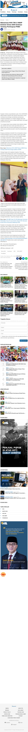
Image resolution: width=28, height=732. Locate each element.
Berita (7, 362)
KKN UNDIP (19, 251)
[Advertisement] (14, 97)
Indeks (7, 708)
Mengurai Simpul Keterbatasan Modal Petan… (15, 393)
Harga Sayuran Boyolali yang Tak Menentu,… (15, 413)
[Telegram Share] (23, 258)
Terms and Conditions (7, 715)
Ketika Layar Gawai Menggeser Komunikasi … (15, 493)
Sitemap (21, 715)
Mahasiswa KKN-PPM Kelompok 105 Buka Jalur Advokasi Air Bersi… (15, 374)
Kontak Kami (7, 714)
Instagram (14, 724)
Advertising (2, 487)
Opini (6, 392)
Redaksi (7, 710)
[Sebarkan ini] (17, 258)
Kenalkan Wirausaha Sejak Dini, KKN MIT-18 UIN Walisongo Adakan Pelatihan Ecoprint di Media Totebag (6, 265)
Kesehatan (9, 251)
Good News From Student (14, 717)
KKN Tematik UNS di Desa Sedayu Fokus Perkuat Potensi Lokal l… (15, 369)
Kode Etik (20, 708)
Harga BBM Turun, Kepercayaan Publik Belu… (15, 408)
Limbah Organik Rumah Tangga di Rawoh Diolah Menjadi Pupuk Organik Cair (6, 285)
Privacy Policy (7, 712)
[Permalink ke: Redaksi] (1, 29)
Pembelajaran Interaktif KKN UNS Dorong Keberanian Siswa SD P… (15, 384)
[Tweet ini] (20, 258)
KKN (14, 251)
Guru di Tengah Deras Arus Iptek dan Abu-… (15, 398)
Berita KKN (3, 251)
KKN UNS (4, 513)
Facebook (8, 722)
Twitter (21, 722)
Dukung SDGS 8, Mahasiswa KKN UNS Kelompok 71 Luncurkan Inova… (15, 379)
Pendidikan (3, 253)
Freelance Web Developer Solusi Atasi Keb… (10, 488)
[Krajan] (14, 9)
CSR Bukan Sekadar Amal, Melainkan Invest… (15, 403)
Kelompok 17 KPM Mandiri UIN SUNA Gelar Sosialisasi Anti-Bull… (16, 364)
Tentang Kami (20, 712)
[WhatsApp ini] (26, 258)
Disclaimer (20, 710)
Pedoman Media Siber (21, 714)
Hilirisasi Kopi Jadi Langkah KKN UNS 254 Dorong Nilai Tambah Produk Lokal (21, 313)
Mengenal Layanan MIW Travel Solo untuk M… (15, 498)
